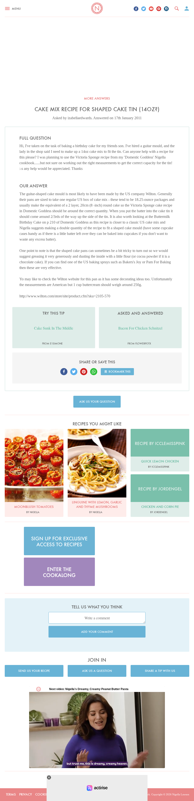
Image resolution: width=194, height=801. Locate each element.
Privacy (25, 794)
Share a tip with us (160, 671)
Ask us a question (97, 671)
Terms (11, 794)
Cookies (42, 794)
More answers (97, 98)
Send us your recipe (34, 671)
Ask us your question (97, 402)
